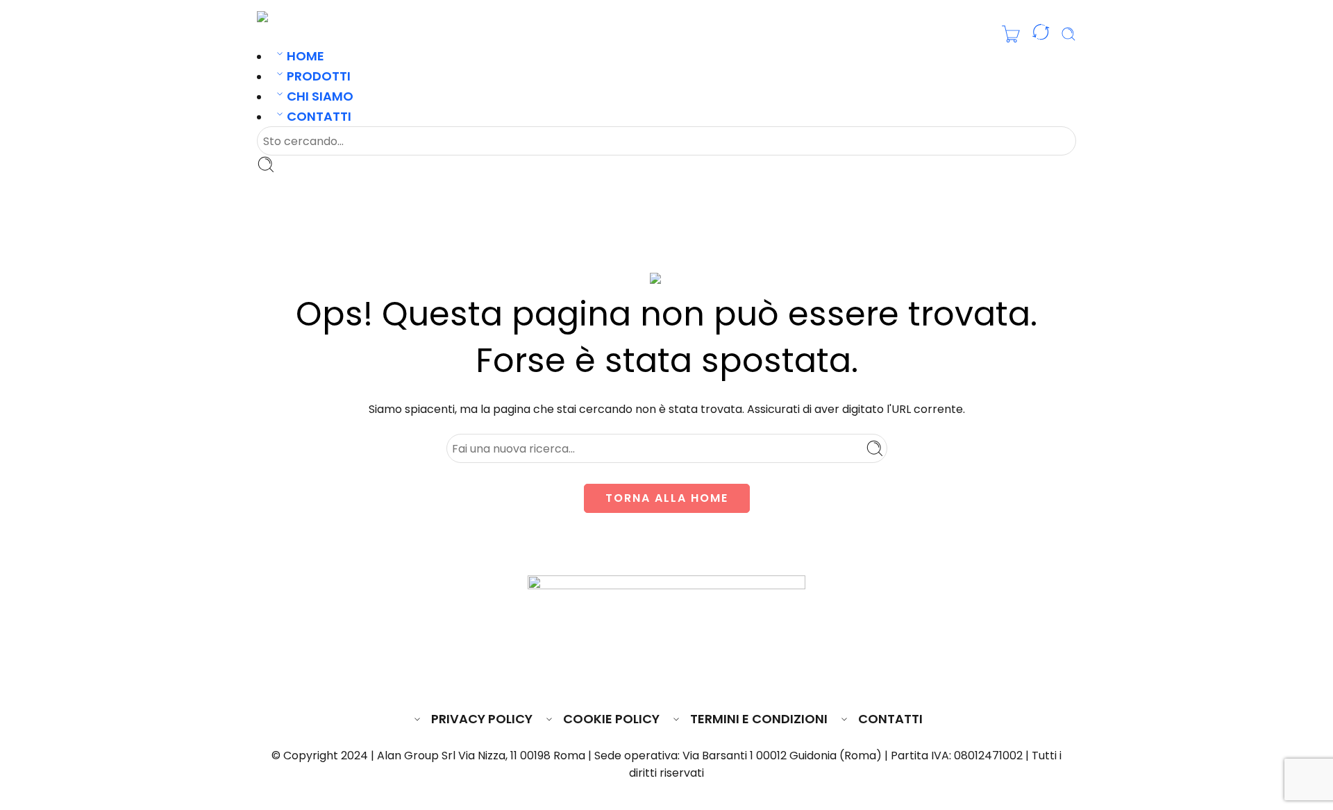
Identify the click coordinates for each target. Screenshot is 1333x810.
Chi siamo (320, 96)
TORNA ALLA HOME (666, 498)
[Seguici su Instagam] (668, 677)
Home (305, 56)
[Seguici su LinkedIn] (693, 677)
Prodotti (319, 76)
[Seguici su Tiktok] (718, 677)
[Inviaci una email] (641, 677)
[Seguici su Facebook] (615, 677)
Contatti (319, 116)
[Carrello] (1011, 34)
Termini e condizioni (759, 718)
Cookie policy (611, 718)
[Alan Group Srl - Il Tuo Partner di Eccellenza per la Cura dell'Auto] (303, 16)
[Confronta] (1040, 34)
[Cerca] (1068, 34)
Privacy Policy (482, 718)
